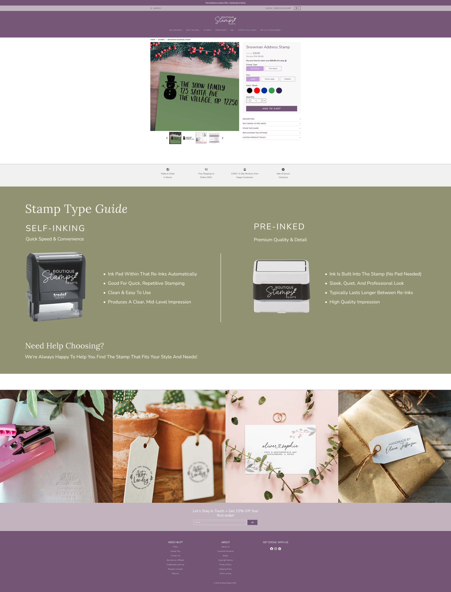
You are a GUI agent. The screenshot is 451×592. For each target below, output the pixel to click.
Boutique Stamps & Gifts (228, 583)
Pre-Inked (273, 68)
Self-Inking (255, 68)
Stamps (161, 40)
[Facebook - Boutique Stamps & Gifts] (271, 548)
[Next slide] (222, 137)
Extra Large (269, 79)
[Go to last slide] (167, 137)
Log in (269, 8)
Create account (282, 8)
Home (152, 40)
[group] (175, 138)
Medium (287, 79)
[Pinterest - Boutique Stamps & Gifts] (279, 548)
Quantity (250, 97)
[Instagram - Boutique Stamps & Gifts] (275, 548)
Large (253, 79)
